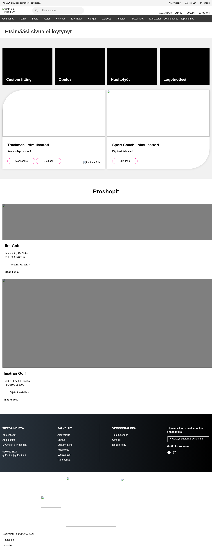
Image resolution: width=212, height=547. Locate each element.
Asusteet (121, 18)
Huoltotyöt (63, 449)
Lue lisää (48, 161)
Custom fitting (64, 445)
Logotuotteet (171, 18)
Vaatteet (106, 18)
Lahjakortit (155, 18)
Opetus (61, 440)
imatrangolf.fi (11, 399)
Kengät (92, 18)
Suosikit (191, 13)
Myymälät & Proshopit (14, 445)
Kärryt (22, 18)
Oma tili (178, 13)
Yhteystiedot (175, 3)
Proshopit (205, 3)
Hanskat (60, 18)
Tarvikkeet (76, 18)
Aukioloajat (190, 3)
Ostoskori (204, 13)
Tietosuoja (8, 539)
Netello (8, 545)
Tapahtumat (187, 18)
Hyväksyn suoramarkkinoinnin (186, 438)
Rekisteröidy (119, 445)
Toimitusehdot (120, 435)
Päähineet (137, 18)
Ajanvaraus (165, 13)
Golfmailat (8, 18)
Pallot (46, 18)
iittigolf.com (12, 272)
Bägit (35, 18)
